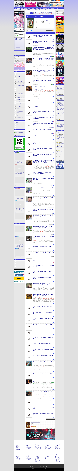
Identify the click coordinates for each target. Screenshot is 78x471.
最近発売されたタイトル (38, 9)
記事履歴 (58, 0)
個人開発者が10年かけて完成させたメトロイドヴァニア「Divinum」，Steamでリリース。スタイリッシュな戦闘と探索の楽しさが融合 (60, 100)
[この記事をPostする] (27, 30)
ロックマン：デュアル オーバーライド (60, 154)
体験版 (29, 9)
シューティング (57, 458)
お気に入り (53, 0)
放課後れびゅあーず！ (20, 115)
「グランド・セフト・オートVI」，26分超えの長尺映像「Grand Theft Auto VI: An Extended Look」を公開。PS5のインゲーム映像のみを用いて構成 (60, 113)
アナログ (52, 8)
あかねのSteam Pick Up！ (20, 117)
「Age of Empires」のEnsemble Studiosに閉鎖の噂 (42, 129)
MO (45, 23)
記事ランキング (18, 449)
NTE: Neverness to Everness (60, 144)
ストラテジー (43, 23)
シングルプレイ (48, 23)
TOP (15, 8)
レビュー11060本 (17, 6)
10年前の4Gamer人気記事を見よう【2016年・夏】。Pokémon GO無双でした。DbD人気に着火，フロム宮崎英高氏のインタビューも (19, 185)
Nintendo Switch (18, 135)
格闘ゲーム (56, 456)
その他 (56, 460)
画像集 (17, 46)
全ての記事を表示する (50, 419)
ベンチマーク (47, 459)
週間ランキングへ (62, 127)
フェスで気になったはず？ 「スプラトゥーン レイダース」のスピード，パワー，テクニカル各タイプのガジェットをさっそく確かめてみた (19, 209)
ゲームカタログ (45, 9)
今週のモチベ (18, 76)
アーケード (56, 453)
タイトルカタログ (28, 448)
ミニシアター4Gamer (19, 106)
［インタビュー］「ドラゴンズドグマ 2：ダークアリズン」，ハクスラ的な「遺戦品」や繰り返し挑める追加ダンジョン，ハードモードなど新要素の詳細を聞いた (19, 257)
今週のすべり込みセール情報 (20, 88)
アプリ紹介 (37, 458)
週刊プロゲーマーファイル (20, 78)
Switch (29, 8)
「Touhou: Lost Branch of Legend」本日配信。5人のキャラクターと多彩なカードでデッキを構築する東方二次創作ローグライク (60, 121)
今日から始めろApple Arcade (20, 97)
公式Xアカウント (19, 0)
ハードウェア (45, 8)
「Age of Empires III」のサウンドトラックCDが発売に (43, 373)
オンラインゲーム (18, 443)
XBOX (22, 8)
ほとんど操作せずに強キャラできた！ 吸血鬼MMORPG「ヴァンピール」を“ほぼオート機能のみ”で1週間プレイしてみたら (19, 198)
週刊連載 (17, 447)
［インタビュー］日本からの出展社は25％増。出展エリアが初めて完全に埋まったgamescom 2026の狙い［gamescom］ (19, 234)
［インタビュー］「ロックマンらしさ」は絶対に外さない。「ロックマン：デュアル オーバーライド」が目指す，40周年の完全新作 (19, 245)
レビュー (15, 9)
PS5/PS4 (25, 8)
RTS (51, 23)
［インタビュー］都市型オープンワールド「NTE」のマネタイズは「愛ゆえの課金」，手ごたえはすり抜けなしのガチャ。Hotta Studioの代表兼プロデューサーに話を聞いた (60, 125)
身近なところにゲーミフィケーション (20, 112)
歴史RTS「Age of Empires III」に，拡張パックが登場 (42, 324)
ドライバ (46, 458)
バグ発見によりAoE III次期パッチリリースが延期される (43, 246)
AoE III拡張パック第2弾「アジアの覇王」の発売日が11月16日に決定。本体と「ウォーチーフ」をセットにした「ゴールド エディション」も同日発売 (43, 161)
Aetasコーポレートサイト (19, 266)
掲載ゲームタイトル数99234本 (19, 5)
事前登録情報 (37, 456)
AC (48, 8)
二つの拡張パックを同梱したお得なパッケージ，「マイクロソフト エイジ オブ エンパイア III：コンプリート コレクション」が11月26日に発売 (43, 88)
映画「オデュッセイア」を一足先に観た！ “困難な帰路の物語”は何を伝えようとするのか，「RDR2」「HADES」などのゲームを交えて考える (19, 173)
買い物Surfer (18, 108)
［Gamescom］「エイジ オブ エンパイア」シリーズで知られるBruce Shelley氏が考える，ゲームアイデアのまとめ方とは (43, 59)
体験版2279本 (22, 6)
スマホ (33, 8)
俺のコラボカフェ (19, 99)
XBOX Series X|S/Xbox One (19, 132)
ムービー (32, 9)
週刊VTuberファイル (19, 81)
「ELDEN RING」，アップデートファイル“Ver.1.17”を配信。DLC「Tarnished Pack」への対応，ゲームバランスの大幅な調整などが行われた (60, 117)
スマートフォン (37, 453)
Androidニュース (37, 455)
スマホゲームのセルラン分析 (20, 86)
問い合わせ (29, 0)
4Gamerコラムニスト (19, 103)
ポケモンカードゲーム (60, 146)
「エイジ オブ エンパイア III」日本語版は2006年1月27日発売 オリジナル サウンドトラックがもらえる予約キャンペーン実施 (43, 362)
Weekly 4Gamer (19, 74)
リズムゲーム (57, 459)
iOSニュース (37, 454)
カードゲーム (57, 457)
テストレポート (47, 455)
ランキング (62, 0)
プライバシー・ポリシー (39, 468)
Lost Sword (58, 132)
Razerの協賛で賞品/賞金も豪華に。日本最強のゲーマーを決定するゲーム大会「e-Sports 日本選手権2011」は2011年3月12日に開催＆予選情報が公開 (43, 48)
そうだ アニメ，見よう (20, 93)
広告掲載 (45, 468)
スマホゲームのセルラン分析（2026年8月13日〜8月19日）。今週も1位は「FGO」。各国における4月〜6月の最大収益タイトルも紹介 (60, 96)
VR (40, 8)
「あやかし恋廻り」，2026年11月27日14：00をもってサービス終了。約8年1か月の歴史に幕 (60, 104)
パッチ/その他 (18, 47)
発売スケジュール (28, 447)
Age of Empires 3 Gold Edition (35, 422)
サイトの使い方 (24, 0)
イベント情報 (57, 455)
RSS (14, 0)
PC (18, 8)
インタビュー (25, 9)
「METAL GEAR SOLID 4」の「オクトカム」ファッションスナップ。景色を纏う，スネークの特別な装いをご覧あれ (19, 161)
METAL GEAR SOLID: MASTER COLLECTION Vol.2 (60, 158)
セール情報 (37, 457)
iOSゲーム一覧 (37, 460)
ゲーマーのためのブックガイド (20, 95)
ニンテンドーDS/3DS (28, 453)
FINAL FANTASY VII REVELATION (60, 138)
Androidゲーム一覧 (38, 461)
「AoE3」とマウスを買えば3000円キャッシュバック (42, 343)
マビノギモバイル (59, 151)
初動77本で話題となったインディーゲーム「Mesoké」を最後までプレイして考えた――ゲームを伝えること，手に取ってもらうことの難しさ (19, 221)
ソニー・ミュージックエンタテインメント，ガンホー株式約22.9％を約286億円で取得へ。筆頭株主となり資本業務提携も (60, 92)
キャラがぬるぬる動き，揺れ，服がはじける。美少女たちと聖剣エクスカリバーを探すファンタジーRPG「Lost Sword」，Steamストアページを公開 (60, 88)
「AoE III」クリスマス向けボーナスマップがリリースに (43, 355)
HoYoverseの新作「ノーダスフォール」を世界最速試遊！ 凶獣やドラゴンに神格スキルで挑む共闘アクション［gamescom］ (60, 108)
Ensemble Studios (43, 20)
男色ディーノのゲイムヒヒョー (20, 83)
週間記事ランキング (18, 122)
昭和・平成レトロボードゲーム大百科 (20, 101)
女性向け (37, 8)
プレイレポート (20, 9)
